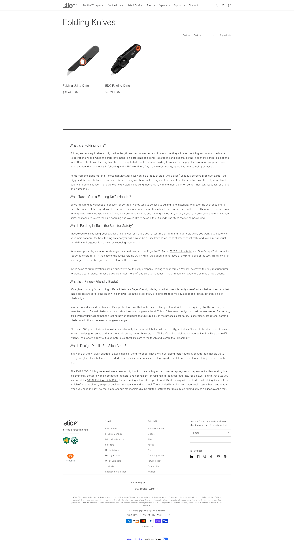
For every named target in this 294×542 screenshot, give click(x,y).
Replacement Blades (115, 471)
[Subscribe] (227, 432)
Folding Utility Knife (76, 85)
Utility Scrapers (113, 460)
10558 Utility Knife (181, 251)
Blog (150, 450)
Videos (151, 433)
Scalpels (109, 466)
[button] (150, 5)
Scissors (109, 444)
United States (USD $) (144, 489)
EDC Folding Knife (117, 85)
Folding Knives (112, 455)
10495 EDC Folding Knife (90, 371)
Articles (151, 471)
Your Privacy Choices (153, 539)
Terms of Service (131, 515)
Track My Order (156, 455)
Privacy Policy (148, 515)
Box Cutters (111, 428)
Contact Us (153, 466)
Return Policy (154, 460)
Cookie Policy (163, 515)
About (151, 444)
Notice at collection (134, 539)
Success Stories (156, 428)
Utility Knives (112, 450)
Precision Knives (113, 433)
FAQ (150, 439)
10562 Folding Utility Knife (102, 380)
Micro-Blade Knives (115, 439)
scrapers (89, 255)
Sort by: (187, 35)
